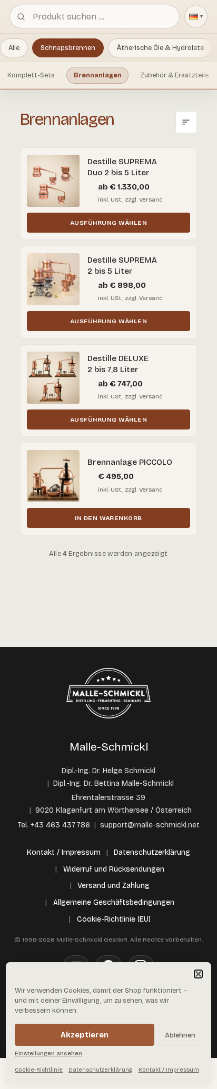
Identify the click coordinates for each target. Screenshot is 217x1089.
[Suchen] (21, 16)
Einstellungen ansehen (48, 1053)
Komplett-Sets (31, 75)
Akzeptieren (84, 1035)
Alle (13, 48)
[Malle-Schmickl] (108, 693)
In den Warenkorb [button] (108, 518)
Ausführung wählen (108, 222)
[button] (198, 974)
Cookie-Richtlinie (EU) (114, 919)
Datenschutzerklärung (100, 1069)
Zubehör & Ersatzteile (174, 75)
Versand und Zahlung (113, 885)
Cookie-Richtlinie (39, 1069)
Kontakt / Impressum (169, 1069)
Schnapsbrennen (68, 48)
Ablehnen (180, 1035)
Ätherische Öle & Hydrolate (160, 48)
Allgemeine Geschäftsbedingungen (113, 902)
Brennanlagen (98, 75)
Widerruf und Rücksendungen (113, 869)
